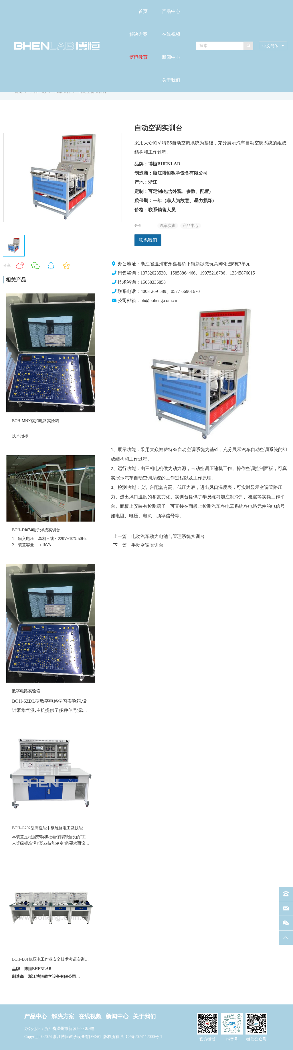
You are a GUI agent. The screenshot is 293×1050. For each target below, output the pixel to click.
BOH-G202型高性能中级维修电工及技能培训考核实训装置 (63, 828)
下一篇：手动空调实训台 (138, 545)
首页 (143, 11)
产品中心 (171, 11)
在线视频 (171, 34)
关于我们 (171, 80)
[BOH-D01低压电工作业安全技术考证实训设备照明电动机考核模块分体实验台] (50, 950)
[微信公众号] (286, 923)
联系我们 (148, 240)
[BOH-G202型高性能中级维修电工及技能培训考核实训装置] (50, 818)
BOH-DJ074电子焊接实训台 (36, 530)
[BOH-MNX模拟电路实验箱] (50, 411)
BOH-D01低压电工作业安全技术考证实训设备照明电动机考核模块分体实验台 (80, 959)
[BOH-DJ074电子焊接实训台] (50, 520)
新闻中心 (171, 57)
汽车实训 (168, 226)
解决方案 (138, 34)
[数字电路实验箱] (50, 681)
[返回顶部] (286, 937)
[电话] (286, 894)
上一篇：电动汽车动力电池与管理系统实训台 (159, 536)
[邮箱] (286, 908)
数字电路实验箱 (26, 691)
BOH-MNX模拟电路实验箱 (35, 421)
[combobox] (273, 46)
